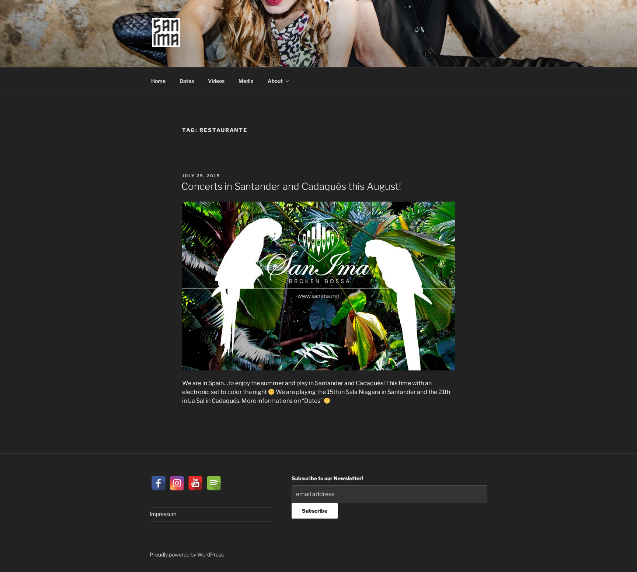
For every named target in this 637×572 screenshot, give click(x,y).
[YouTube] (195, 483)
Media (246, 81)
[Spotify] (213, 483)
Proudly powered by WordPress (187, 554)
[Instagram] (177, 483)
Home (158, 81)
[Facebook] (158, 483)
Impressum (163, 514)
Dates (187, 81)
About (275, 81)
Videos (216, 81)
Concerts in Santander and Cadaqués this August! (291, 186)
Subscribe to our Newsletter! (327, 478)
